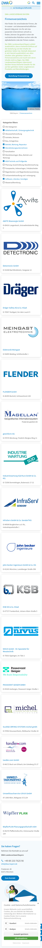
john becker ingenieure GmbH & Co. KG (19, 565)
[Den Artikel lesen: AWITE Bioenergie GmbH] (21, 217)
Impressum (25, 943)
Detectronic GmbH (11, 265)
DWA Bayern (14, 113)
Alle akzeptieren (21, 938)
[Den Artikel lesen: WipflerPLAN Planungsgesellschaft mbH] (15, 813)
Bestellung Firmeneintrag (19, 76)
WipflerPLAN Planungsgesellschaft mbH (19, 826)
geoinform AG (9, 433)
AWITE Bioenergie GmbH (13, 221)
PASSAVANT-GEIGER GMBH (14, 684)
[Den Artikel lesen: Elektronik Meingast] (21, 346)
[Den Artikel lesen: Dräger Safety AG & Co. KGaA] (21, 304)
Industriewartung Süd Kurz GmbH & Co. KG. (19, 477)
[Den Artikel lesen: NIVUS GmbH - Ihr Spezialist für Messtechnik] (21, 645)
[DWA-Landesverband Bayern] (7, 3)
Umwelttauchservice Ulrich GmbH (17, 793)
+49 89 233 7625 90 (14, 860)
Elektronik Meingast (11, 349)
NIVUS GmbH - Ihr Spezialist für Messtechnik (16, 650)
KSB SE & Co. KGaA (11, 607)
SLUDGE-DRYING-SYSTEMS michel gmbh (20, 726)
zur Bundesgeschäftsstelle (22, 8)
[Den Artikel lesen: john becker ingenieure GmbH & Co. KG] (21, 561)
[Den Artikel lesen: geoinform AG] (21, 430)
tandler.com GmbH (11, 760)
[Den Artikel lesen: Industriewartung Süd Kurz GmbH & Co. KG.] (21, 472)
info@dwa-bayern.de (9, 864)
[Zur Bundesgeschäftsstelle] (29, 3)
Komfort (13, 923)
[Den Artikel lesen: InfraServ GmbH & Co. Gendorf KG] (21, 516)
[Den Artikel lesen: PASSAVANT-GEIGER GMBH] (15, 671)
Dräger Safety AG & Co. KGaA (15, 307)
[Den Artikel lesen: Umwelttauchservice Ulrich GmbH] (15, 780)
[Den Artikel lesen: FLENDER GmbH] (21, 388)
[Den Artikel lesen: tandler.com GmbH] (15, 746)
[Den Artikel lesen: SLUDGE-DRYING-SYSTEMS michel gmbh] (21, 723)
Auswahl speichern (21, 934)
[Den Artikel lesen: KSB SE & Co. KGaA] (21, 603)
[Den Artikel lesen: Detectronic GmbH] (21, 262)
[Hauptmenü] (38, 3)
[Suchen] (33, 3)
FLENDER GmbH (10, 391)
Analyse (13, 929)
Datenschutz (17, 943)
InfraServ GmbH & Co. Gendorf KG (17, 520)
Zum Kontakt (10, 878)
